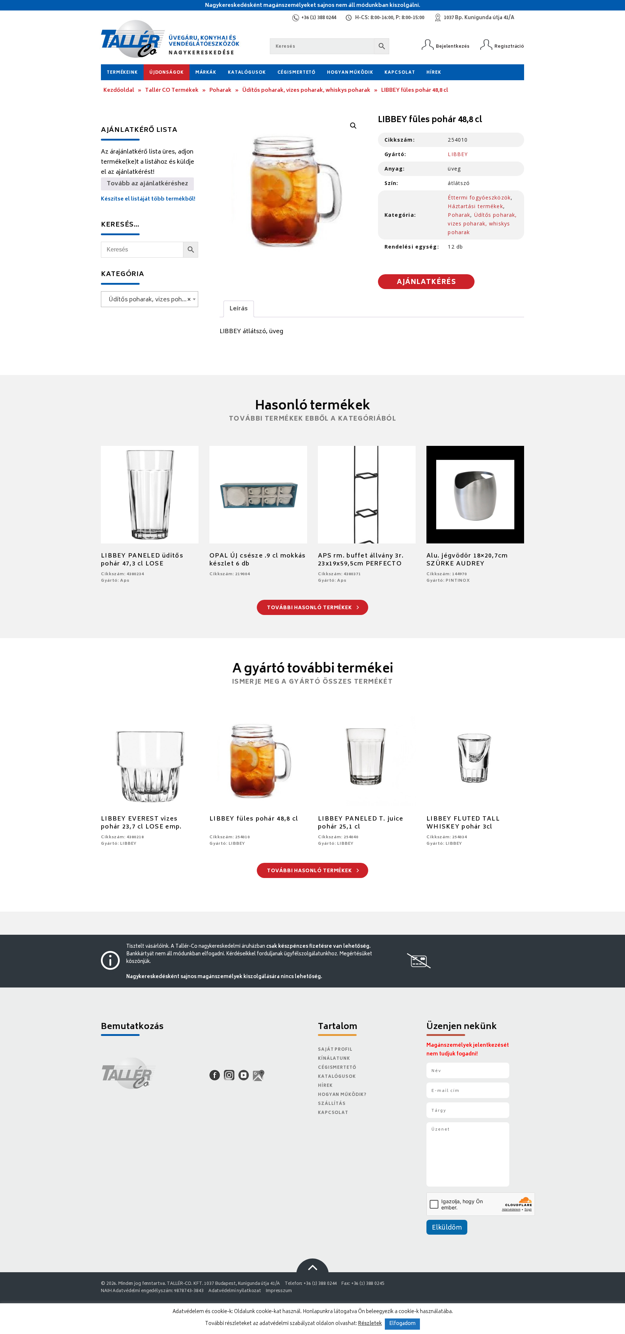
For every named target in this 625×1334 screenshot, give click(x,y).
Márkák (205, 72)
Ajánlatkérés (426, 282)
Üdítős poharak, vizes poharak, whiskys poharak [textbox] (151, 300)
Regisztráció (509, 46)
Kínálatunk (334, 1058)
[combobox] (149, 299)
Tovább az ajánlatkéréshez (147, 184)
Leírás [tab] (239, 309)
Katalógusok (247, 72)
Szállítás (332, 1104)
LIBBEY (458, 154)
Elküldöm (447, 1228)
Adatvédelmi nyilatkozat (234, 1291)
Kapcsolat (399, 72)
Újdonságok (166, 72)
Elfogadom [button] (402, 1324)
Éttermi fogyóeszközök (479, 197)
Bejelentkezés (452, 46)
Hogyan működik (350, 72)
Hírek (433, 72)
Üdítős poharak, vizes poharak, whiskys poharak (306, 90)
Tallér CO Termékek (172, 90)
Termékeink (122, 72)
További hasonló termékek (310, 608)
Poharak (220, 90)
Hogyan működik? (342, 1095)
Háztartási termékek (475, 206)
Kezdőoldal (118, 90)
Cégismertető (296, 72)
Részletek (370, 1324)
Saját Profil (335, 1049)
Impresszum (279, 1291)
